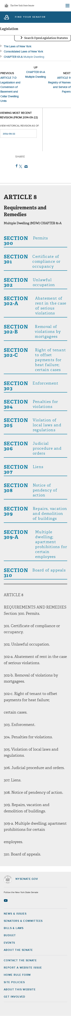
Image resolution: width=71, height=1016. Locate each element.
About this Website (20, 989)
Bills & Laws (14, 928)
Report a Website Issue (23, 967)
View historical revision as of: (19, 126)
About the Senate (18, 950)
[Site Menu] (67, 5)
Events (9, 943)
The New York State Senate (22, 6)
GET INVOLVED (14, 996)
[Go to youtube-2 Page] (6, 900)
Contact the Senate (20, 960)
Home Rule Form (17, 975)
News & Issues (15, 913)
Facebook (15, 166)
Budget (10, 935)
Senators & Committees (23, 921)
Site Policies (14, 982)
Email (25, 166)
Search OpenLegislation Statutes (46, 38)
